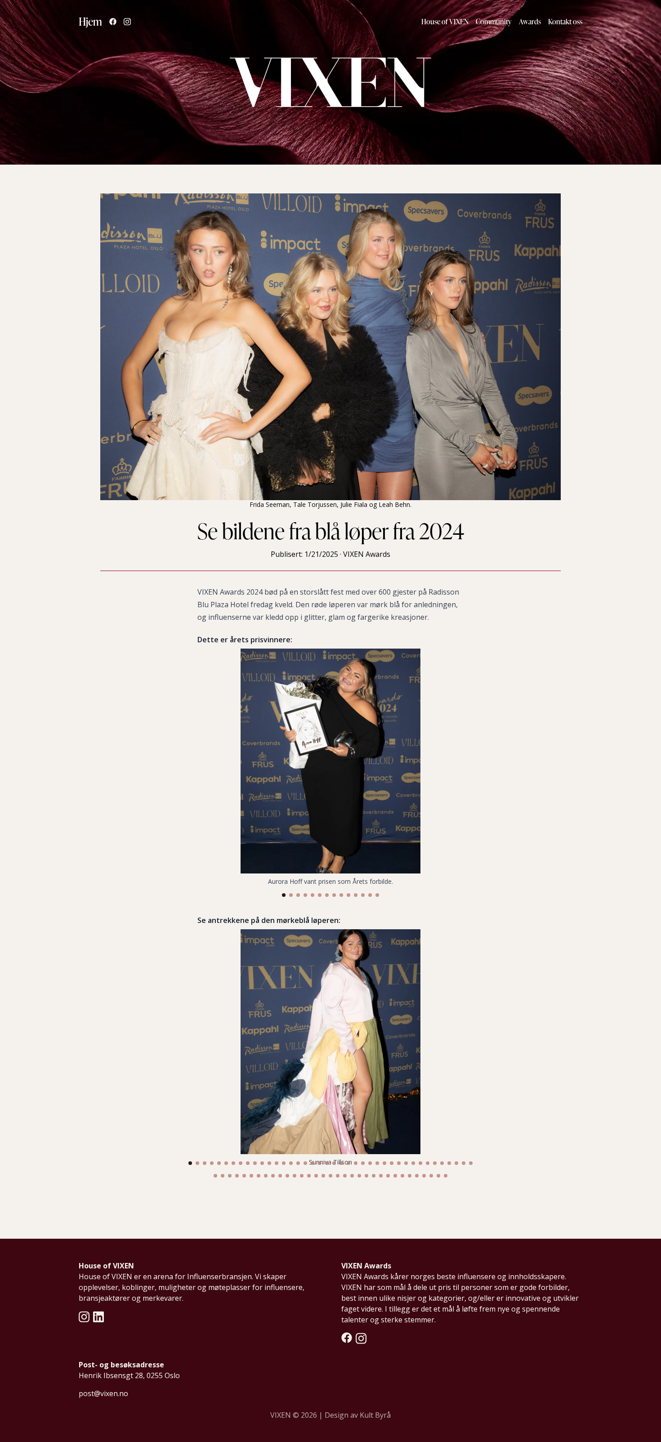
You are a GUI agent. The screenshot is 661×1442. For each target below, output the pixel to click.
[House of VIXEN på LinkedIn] (98, 1317)
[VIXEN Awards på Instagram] (361, 1338)
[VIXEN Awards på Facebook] (346, 1338)
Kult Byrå (375, 1415)
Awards (530, 22)
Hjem (90, 21)
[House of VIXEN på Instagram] (84, 1317)
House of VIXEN (445, 22)
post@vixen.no (103, 1393)
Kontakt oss (565, 22)
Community (494, 22)
